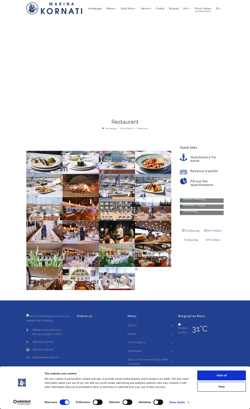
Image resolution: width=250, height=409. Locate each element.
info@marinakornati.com (45, 357)
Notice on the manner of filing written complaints (148, 361)
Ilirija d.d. (132, 325)
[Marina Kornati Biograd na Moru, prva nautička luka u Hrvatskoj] (54, 8)
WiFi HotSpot (212, 240)
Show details (177, 402)
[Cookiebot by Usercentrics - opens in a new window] (22, 402)
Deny (222, 386)
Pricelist (132, 333)
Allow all (221, 375)
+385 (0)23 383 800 (43, 341)
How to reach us (137, 342)
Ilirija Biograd (135, 351)
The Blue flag (191, 240)
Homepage (110, 128)
